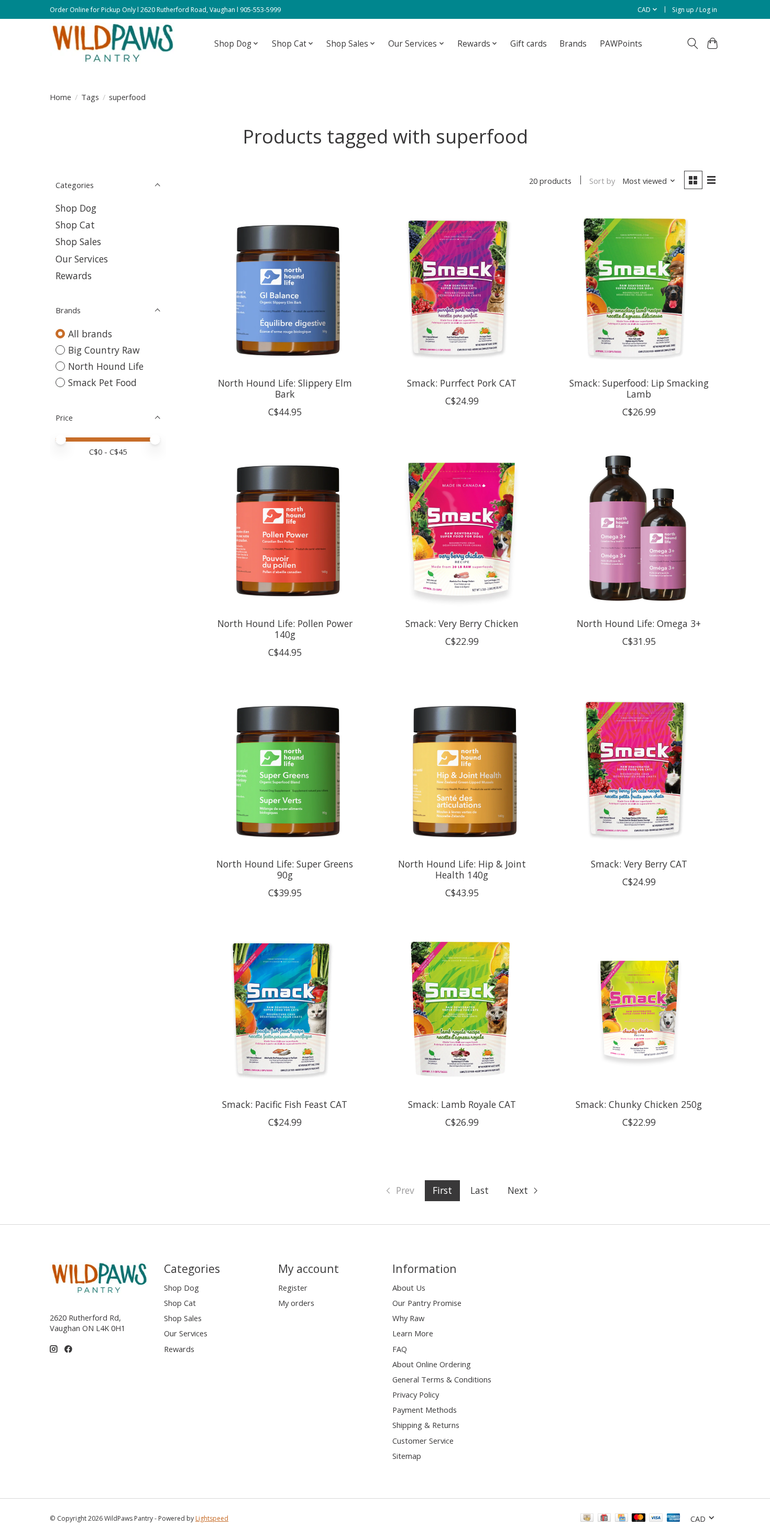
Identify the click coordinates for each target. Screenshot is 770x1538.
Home (60, 97)
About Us (408, 1287)
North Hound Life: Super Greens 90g (284, 869)
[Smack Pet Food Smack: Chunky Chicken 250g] (638, 1009)
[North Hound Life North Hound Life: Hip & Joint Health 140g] (461, 768)
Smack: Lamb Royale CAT (462, 1104)
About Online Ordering (431, 1364)
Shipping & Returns (425, 1425)
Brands (573, 43)
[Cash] (586, 1518)
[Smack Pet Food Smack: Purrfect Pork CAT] (461, 287)
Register (292, 1287)
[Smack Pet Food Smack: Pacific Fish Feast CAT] (285, 1009)
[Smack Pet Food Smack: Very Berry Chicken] (461, 528)
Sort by (602, 180)
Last (479, 1190)
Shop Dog (76, 208)
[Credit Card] (621, 1518)
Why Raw (408, 1318)
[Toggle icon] (692, 43)
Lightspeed (211, 1518)
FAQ (399, 1349)
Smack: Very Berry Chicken (462, 623)
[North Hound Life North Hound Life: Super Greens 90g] (285, 768)
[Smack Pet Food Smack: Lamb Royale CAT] (461, 1009)
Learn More (412, 1333)
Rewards (74, 275)
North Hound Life (106, 366)
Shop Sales (78, 241)
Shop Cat (75, 224)
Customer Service (423, 1440)
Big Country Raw (104, 350)
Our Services (82, 258)
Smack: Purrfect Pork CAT (461, 383)
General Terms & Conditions (441, 1379)
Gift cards (528, 43)
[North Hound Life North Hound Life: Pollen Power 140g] (285, 528)
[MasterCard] (638, 1518)
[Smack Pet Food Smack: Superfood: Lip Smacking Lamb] (638, 287)
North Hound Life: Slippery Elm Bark (285, 388)
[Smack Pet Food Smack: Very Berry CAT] (638, 768)
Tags (90, 97)
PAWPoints (621, 43)
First (442, 1190)
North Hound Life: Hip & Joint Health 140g (462, 869)
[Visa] (656, 1518)
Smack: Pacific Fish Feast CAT (284, 1104)
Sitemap (406, 1456)
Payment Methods (424, 1409)
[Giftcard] (604, 1518)
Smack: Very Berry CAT (639, 864)
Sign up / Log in (694, 9)
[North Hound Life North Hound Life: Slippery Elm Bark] (285, 287)
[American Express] (673, 1518)
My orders (296, 1303)
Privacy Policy (415, 1394)
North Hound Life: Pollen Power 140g (285, 629)
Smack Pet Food (102, 382)
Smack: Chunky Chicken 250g (639, 1104)
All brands (90, 333)
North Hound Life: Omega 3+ (639, 623)
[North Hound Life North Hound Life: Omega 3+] (638, 528)
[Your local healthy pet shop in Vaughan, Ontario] (113, 43)
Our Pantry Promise (426, 1303)
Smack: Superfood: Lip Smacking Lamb (639, 388)
